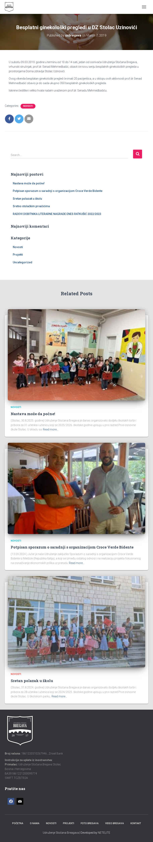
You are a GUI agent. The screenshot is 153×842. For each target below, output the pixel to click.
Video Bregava (114, 823)
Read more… (50, 429)
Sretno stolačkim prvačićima (31, 206)
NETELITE (104, 832)
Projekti (18, 254)
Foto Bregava (90, 823)
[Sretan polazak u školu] (76, 621)
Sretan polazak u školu (27, 198)
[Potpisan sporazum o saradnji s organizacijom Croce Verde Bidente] (76, 488)
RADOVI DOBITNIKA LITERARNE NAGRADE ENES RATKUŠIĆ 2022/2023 (57, 214)
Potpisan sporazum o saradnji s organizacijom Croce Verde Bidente (57, 190)
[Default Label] (20, 801)
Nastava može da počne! (29, 183)
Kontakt (135, 823)
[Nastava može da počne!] (76, 354)
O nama (34, 823)
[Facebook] (11, 801)
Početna (17, 823)
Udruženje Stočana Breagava (61, 832)
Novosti (28, 106)
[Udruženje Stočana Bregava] (10, 7)
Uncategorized (22, 262)
